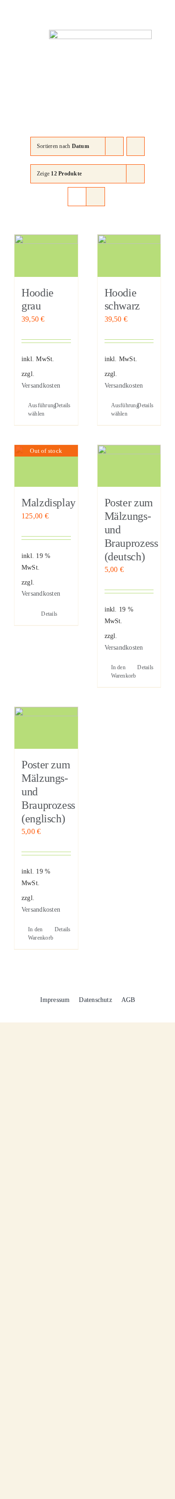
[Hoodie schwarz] (129, 256)
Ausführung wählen (37, 409)
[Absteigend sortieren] (135, 146)
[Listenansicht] (95, 197)
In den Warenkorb (120, 671)
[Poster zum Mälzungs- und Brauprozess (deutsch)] (129, 466)
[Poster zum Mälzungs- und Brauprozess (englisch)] (46, 728)
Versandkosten (40, 385)
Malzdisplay (48, 503)
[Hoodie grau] (46, 256)
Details (63, 405)
